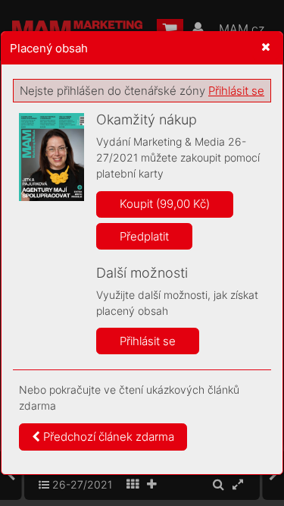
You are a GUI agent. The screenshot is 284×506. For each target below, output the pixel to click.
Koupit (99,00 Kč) (165, 203)
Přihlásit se (236, 90)
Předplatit (144, 236)
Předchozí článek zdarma (107, 436)
